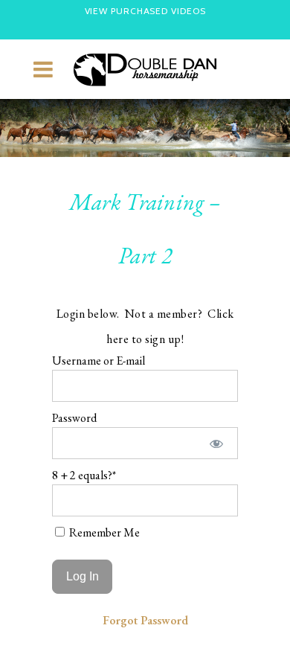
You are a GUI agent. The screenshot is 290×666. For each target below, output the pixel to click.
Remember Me (103, 532)
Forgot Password (145, 620)
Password (74, 418)
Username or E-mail (98, 360)
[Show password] (217, 443)
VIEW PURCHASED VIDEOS (145, 10)
